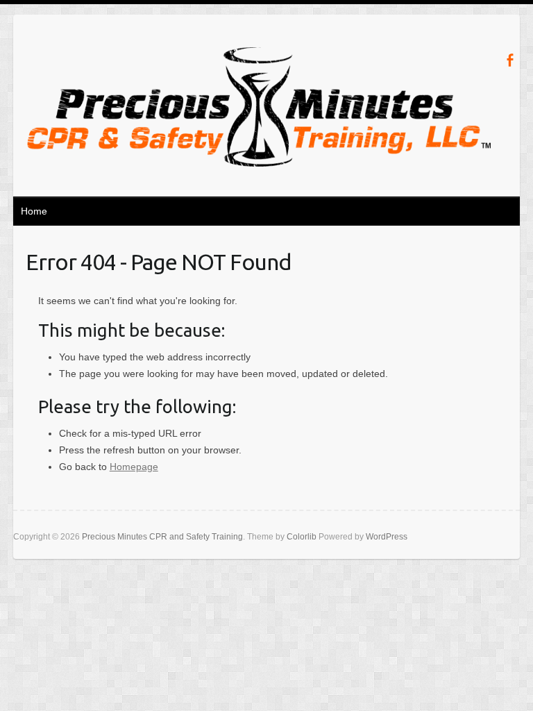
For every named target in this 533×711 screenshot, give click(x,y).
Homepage (134, 466)
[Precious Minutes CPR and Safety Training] (259, 109)
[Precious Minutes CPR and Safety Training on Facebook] (509, 60)
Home (34, 211)
